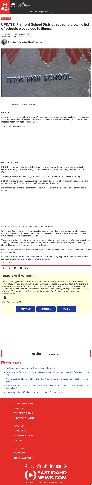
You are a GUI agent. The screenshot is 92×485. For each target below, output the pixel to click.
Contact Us (20, 431)
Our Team (19, 448)
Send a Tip (33, 12)
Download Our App (24, 403)
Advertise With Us (23, 435)
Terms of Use (21, 408)
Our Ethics (19, 453)
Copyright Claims (23, 413)
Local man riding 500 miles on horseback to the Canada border (34, 392)
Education (6, 19)
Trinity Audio (23, 104)
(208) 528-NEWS (43, 12)
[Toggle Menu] (89, 12)
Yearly (66, 309)
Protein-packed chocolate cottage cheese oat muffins (30, 368)
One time (26, 309)
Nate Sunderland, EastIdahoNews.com (25, 42)
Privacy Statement (24, 418)
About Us (19, 426)
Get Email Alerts (25, 458)
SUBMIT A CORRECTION (8, 262)
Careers (18, 440)
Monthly (46, 309)
